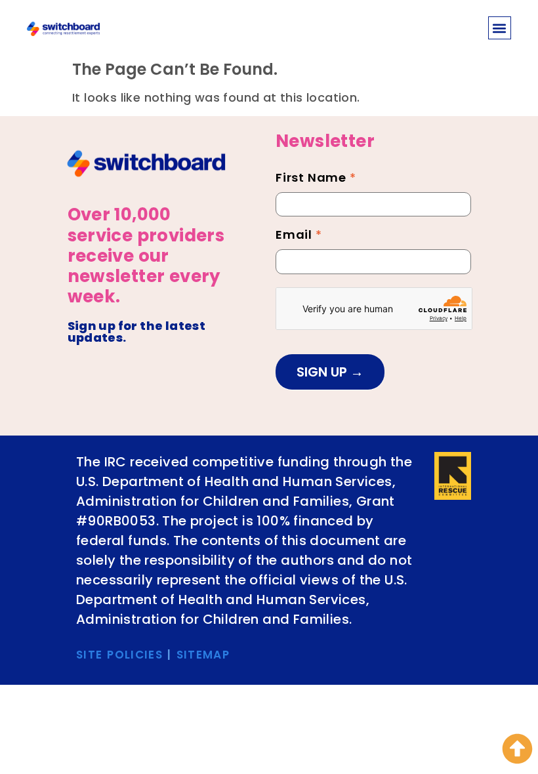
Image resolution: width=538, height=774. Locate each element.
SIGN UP (323, 372)
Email (299, 236)
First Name (316, 179)
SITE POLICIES (119, 654)
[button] (499, 27)
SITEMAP (203, 654)
